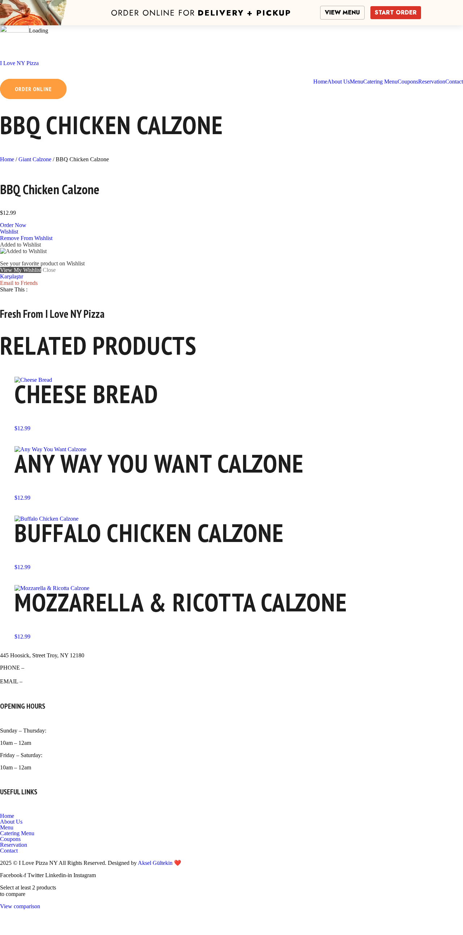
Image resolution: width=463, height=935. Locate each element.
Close (49, 270)
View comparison (20, 906)
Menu (6, 828)
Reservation (13, 845)
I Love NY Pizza (19, 63)
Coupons (10, 839)
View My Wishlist (20, 270)
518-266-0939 (43, 668)
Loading (38, 30)
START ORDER (396, 12)
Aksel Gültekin (155, 863)
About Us (11, 822)
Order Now (13, 225)
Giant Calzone (34, 159)
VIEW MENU (342, 12)
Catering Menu (17, 833)
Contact (9, 851)
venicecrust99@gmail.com (56, 681)
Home (7, 159)
